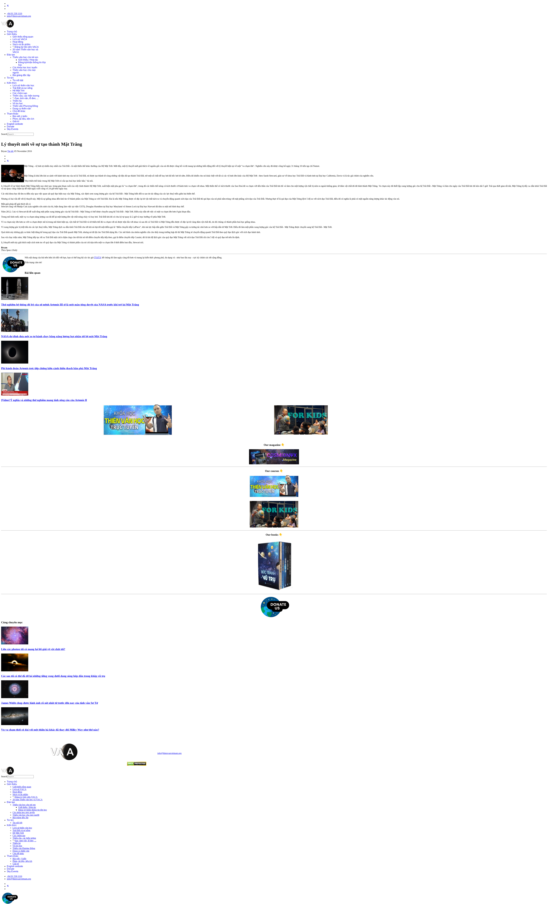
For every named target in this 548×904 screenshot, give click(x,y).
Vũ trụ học (18, 103)
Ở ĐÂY (97, 257)
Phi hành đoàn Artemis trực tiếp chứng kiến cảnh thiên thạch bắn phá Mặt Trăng (49, 368)
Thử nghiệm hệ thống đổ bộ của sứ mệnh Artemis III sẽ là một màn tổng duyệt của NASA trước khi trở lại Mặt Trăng (70, 304)
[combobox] (20, 134)
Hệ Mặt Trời (19, 90)
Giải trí (16, 121)
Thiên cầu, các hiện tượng (26, 96)
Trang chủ (12, 31)
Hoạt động (18, 42)
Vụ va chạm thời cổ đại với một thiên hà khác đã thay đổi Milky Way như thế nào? (50, 729)
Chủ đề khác (19, 111)
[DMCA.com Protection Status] (136, 765)
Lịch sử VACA (20, 39)
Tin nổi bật (18, 80)
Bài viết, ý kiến (20, 116)
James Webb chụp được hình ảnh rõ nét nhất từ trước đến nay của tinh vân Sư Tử (49, 702)
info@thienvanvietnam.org (19, 16)
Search (4, 134)
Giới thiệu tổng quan (23, 36)
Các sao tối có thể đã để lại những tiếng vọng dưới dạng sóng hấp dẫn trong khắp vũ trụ (53, 675)
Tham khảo (12, 113)
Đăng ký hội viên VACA (27, 47)
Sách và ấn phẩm (21, 44)
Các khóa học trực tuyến (25, 67)
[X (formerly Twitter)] (8, 161)
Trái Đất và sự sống (22, 88)
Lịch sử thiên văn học (23, 85)
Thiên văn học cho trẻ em (25, 57)
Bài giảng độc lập (21, 75)
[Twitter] (8, 6)
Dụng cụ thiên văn (22, 108)
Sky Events (12, 129)
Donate (10, 126)
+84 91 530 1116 (14, 13)
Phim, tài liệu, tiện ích (23, 119)
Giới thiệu (12, 34)
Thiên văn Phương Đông (25, 106)
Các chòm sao (20, 93)
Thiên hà (17, 101)
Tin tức (10, 78)
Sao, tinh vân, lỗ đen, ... (26, 98)
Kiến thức (12, 83)
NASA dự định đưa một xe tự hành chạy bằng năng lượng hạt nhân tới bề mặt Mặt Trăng (54, 336)
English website (15, 124)
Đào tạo (11, 54)
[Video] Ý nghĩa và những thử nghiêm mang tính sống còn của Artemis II (44, 400)
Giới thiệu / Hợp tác (28, 60)
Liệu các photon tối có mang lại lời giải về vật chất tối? (33, 649)
